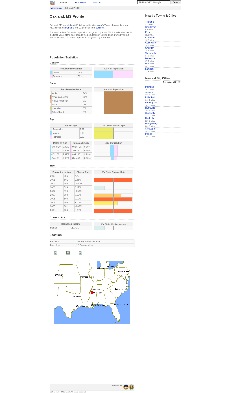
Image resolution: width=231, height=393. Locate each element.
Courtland (150, 37)
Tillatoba (149, 22)
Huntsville (150, 108)
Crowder (149, 48)
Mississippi (56, 8)
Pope (148, 32)
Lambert (149, 69)
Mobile (148, 134)
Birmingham (151, 102)
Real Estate (80, 2)
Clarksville (150, 113)
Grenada (149, 63)
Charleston (150, 27)
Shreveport (150, 129)
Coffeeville (150, 42)
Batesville (150, 58)
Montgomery (151, 123)
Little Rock (150, 97)
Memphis (69, 28)
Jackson (100, 28)
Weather (97, 2)
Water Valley (151, 53)
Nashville (149, 118)
